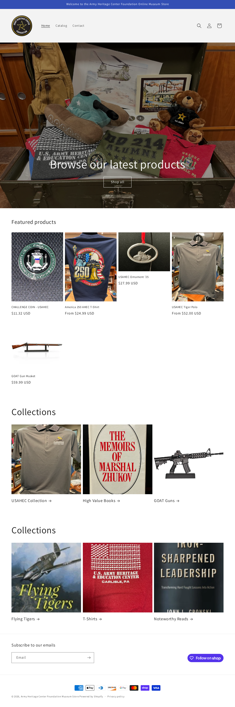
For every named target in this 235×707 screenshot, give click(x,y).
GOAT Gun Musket (23, 376)
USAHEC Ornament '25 (133, 277)
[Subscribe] (89, 657)
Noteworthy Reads (171, 618)
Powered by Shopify (91, 696)
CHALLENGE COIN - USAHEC (30, 307)
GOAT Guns (164, 500)
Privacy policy (115, 696)
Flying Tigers (23, 618)
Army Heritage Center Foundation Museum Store (50, 696)
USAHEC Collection (29, 500)
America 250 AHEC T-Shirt (82, 307)
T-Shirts (90, 618)
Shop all (117, 182)
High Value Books (99, 500)
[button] (199, 26)
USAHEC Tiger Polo (184, 307)
